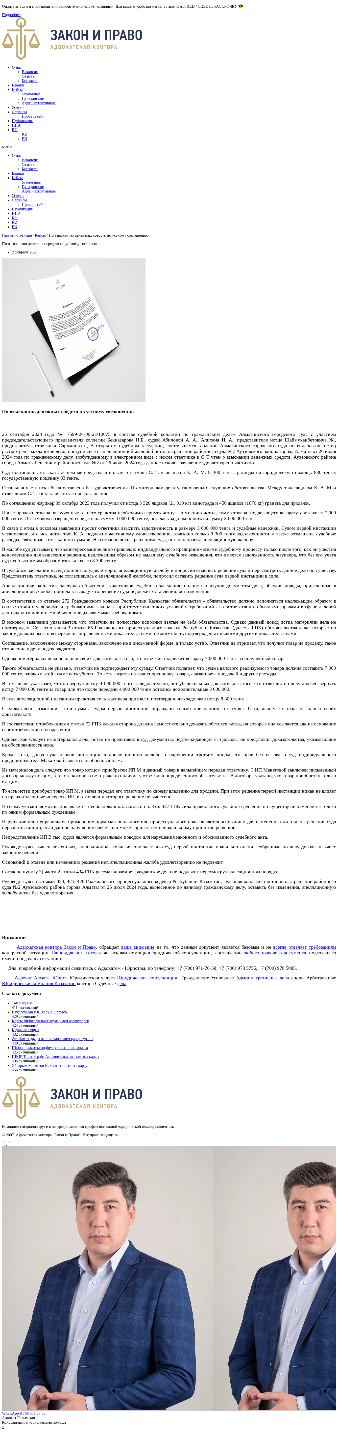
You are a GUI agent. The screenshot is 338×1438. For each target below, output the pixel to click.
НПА (16, 125)
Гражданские (33, 98)
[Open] (169, 1431)
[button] (169, 147)
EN (24, 139)
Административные (39, 103)
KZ (24, 134)
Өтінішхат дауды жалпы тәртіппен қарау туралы (52, 1039)
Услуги (18, 107)
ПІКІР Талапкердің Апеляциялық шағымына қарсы (55, 1056)
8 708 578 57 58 (33, 1413)
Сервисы (19, 112)
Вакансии (30, 72)
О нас (17, 67)
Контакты (30, 81)
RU (15, 130)
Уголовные (31, 94)
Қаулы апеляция (25, 1030)
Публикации (22, 121)
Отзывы (28, 76)
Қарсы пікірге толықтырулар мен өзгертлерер (50, 1021)
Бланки (18, 85)
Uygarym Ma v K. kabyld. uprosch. (40, 1012)
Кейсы (17, 89)
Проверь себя (33, 116)
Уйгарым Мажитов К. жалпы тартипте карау (49, 1065)
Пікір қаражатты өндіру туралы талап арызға (50, 1048)
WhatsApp (11, 1413)
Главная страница (17, 235)
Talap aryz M (22, 1003)
